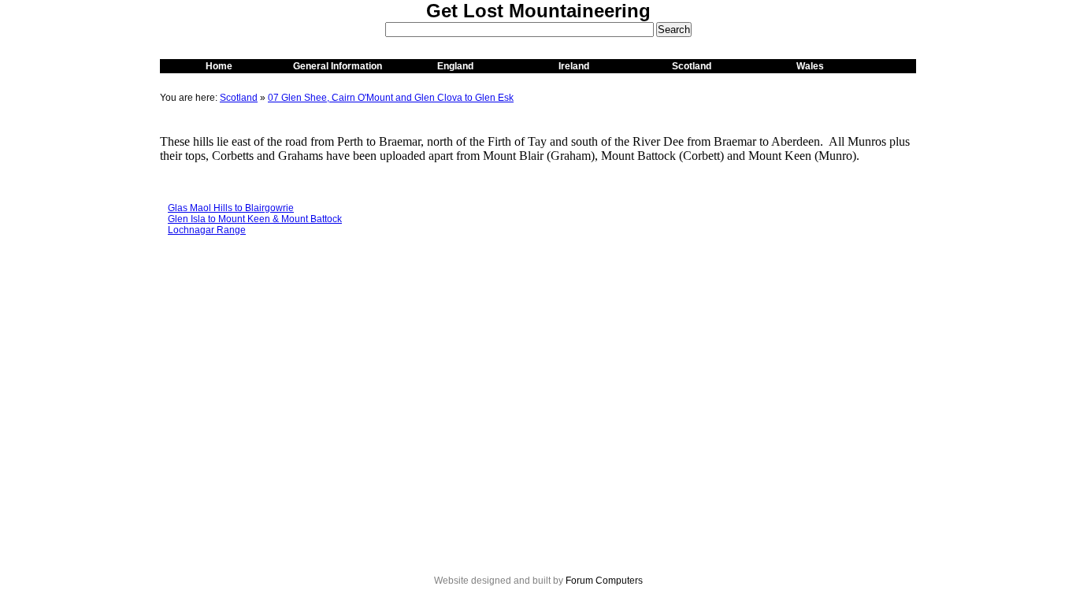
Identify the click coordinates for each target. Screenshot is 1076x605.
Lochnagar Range (207, 230)
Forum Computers (604, 580)
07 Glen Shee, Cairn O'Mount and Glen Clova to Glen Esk (391, 97)
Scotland (691, 66)
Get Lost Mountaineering (538, 10)
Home (219, 66)
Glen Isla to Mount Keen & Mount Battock (255, 219)
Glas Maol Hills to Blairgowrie (231, 207)
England (455, 66)
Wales (810, 66)
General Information (337, 66)
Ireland (573, 66)
